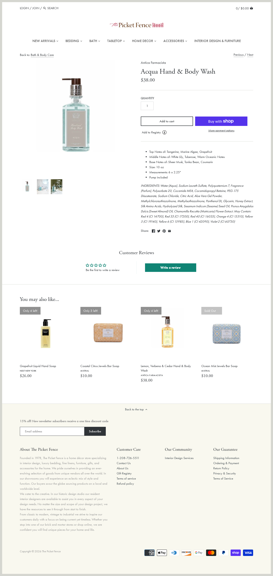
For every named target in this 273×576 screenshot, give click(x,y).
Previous (239, 54)
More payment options (221, 130)
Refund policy (125, 483)
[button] (167, 132)
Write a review (170, 267)
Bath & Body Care (42, 55)
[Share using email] (169, 230)
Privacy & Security (224, 473)
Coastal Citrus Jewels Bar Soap (99, 368)
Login (24, 8)
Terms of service (126, 478)
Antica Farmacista (153, 62)
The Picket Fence (51, 551)
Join (35, 8)
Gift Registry (124, 473)
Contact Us (124, 463)
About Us (122, 468)
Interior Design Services (179, 458)
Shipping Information (226, 458)
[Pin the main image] (164, 230)
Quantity (147, 98)
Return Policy (221, 468)
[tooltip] (164, 132)
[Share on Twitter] (158, 230)
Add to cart (167, 121)
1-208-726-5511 (128, 458)
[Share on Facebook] (153, 230)
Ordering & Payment (226, 463)
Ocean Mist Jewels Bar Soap (219, 368)
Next (250, 54)
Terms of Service (223, 478)
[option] (27, 186)
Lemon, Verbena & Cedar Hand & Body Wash (166, 370)
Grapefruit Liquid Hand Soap (38, 368)
